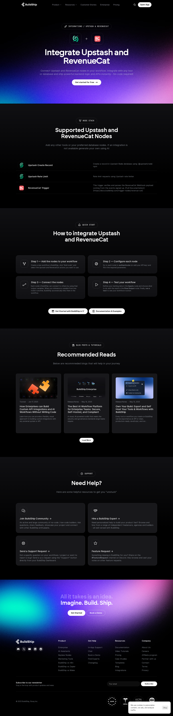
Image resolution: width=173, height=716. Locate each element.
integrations (75, 26)
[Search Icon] (134, 4)
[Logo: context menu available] (30, 4)
